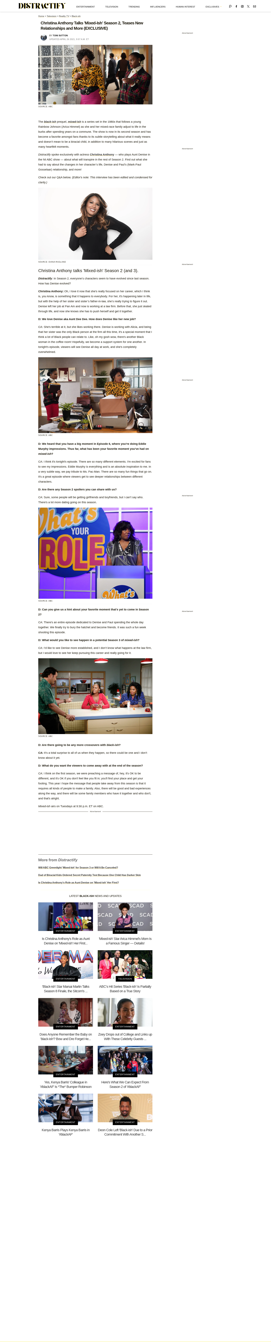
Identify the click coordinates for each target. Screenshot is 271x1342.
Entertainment (85, 6)
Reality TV (64, 16)
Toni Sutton (60, 35)
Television (111, 6)
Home (41, 16)
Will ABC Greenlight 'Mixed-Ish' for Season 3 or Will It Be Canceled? (78, 867)
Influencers (157, 6)
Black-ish (76, 16)
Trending (134, 6)
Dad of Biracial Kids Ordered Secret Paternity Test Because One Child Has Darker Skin (89, 875)
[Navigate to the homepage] (42, 6)
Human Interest (185, 6)
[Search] (230, 6)
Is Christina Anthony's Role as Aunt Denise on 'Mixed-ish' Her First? (78, 882)
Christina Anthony (102, 154)
